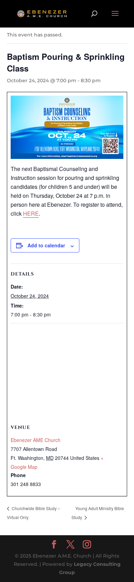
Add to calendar (46, 245)
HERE (31, 213)
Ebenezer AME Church (35, 439)
